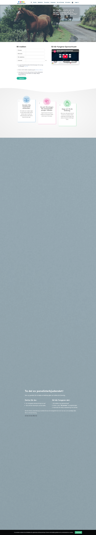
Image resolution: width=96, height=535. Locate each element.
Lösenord (20, 60)
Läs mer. (26, 66)
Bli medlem (67, 2)
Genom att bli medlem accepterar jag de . (30, 69)
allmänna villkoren (39, 69)
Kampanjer (53, 2)
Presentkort (46, 2)
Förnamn (20, 50)
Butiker (35, 2)
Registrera (21, 78)
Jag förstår (78, 532)
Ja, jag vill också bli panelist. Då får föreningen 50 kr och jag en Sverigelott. (30, 65)
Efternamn (20, 53)
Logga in (77, 2)
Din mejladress (21, 57)
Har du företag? (60, 2)
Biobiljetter (40, 2)
